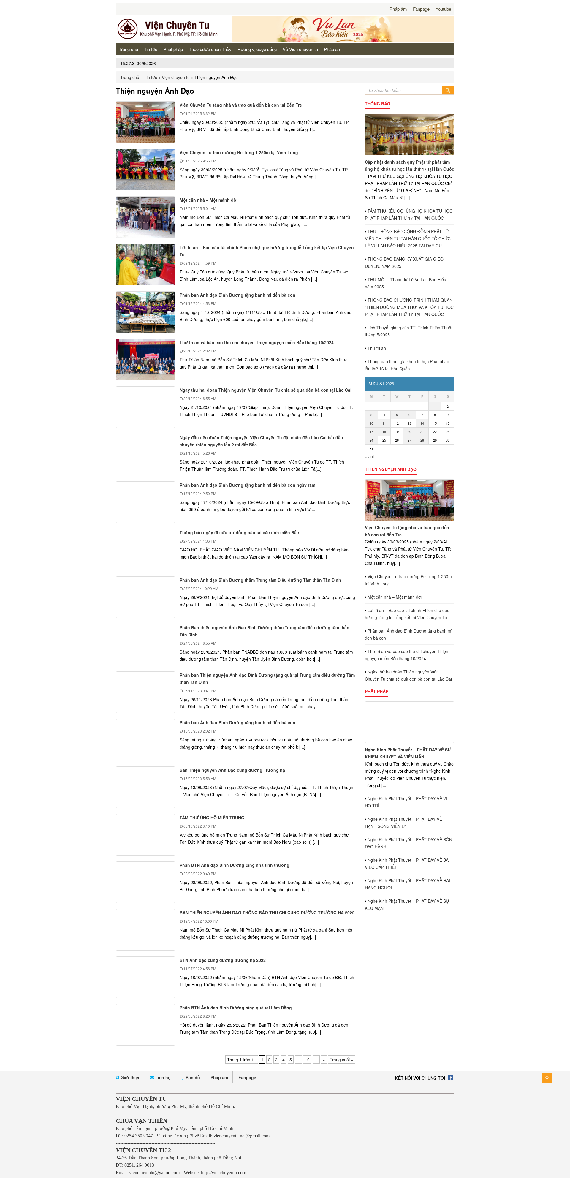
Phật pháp (173, 49)
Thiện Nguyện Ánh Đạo (391, 469)
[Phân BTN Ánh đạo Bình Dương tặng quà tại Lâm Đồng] (145, 1025)
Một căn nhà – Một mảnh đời (209, 200)
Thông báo (377, 104)
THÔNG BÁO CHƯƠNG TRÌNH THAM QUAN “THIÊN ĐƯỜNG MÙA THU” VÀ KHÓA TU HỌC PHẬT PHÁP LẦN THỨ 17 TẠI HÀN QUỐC (409, 307)
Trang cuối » (341, 1059)
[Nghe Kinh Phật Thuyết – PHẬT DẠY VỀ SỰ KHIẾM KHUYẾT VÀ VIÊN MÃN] (409, 722)
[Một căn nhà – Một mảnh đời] (145, 217)
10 (307, 1059)
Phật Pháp (376, 691)
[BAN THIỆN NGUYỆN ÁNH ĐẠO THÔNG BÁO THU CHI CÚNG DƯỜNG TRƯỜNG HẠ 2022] (145, 930)
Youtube (443, 9)
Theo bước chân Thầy (210, 49)
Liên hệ (162, 1077)
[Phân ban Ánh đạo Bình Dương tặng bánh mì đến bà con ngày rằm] (145, 502)
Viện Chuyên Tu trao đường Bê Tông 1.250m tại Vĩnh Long (239, 152)
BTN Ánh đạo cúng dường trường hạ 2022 (223, 960)
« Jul (369, 457)
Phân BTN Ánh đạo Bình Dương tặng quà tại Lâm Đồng (236, 1008)
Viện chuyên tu (176, 77)
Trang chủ (128, 49)
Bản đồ (192, 1077)
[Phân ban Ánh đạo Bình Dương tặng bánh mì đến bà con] (145, 312)
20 (409, 431)
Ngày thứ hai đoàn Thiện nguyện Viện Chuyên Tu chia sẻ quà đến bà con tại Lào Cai (266, 390)
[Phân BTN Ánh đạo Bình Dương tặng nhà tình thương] (145, 882)
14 (422, 423)
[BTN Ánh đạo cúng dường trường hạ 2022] (145, 977)
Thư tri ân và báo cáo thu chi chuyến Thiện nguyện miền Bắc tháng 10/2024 (257, 342)
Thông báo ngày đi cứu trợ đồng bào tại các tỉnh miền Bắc (239, 532)
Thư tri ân (377, 348)
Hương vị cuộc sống (257, 49)
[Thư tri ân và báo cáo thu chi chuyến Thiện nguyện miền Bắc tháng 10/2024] (145, 359)
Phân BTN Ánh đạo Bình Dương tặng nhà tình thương (234, 865)
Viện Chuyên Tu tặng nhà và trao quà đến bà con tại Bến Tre (241, 105)
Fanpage (421, 9)
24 (371, 440)
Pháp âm (398, 9)
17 (371, 431)
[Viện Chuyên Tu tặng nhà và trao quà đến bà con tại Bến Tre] (145, 122)
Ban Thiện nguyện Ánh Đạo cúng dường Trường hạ (232, 770)
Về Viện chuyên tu (300, 49)
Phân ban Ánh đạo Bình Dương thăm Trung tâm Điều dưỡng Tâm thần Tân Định (260, 580)
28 (422, 440)
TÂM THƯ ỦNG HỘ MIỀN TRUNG (212, 817)
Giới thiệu (130, 1077)
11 (384, 423)
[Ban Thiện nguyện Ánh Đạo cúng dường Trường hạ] (145, 787)
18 (384, 431)
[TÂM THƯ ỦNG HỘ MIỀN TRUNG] (145, 835)
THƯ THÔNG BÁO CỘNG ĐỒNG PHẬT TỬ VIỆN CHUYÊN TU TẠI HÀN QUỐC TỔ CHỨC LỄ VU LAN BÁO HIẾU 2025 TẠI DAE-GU (408, 238)
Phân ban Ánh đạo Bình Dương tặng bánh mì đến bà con (237, 295)
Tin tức (150, 49)
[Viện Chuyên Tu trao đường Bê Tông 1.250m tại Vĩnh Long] (145, 169)
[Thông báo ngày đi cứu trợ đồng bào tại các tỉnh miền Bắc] (145, 549)
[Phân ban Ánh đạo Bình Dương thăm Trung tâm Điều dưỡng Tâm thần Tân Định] (145, 597)
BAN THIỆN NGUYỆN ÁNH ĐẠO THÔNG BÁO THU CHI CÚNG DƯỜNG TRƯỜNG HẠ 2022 (267, 912)
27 (409, 440)
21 (422, 431)
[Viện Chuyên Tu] (169, 38)
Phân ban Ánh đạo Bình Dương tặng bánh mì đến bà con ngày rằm (247, 485)
